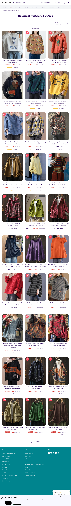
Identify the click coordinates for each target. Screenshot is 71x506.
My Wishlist (5, 459)
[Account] (64, 2)
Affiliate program (30, 475)
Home (3, 10)
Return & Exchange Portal (9, 453)
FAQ (26, 462)
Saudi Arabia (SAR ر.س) (46, 2)
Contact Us (5, 478)
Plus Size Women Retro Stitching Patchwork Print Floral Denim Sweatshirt (12, 345)
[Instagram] (53, 453)
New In (4, 7)
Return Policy (5, 470)
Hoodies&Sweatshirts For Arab (12, 10)
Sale (11, 7)
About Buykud (29, 453)
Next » (38, 441)
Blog (26, 467)
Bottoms (34, 7)
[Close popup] (64, 491)
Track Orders (5, 462)
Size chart (27, 456)
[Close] (65, 496)
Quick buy (12, 56)
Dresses (43, 7)
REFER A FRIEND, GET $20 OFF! (34, 464)
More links (61, 7)
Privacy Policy (29, 470)
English (57, 2)
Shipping (4, 467)
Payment (4, 473)
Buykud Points (6, 456)
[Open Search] (14, 2)
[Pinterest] (56, 453)
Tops (26, 7)
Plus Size (51, 7)
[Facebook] (49, 453)
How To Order (6, 464)
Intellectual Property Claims (10, 475)
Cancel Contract (6, 481)
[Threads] (58, 453)
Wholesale (28, 459)
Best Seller (18, 7)
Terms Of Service (30, 473)
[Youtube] (51, 453)
